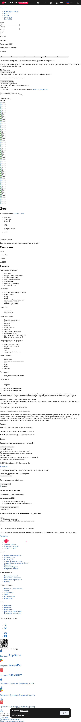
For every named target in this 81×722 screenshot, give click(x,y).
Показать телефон (7, 81)
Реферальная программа (13, 611)
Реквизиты (8, 609)
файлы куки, (24, 711)
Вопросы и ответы (11, 569)
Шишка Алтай (18, 214)
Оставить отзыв (6, 476)
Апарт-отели (8, 592)
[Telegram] (5, 623)
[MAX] (5, 628)
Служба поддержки (11, 546)
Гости (2, 31)
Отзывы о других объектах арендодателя (14, 474)
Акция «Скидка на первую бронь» (16, 563)
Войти (61, 2)
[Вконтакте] (5, 631)
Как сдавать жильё (11, 576)
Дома (6, 594)
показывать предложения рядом (14, 459)
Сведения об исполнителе (9, 507)
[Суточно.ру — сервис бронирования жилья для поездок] (9, 2)
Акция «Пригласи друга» (13, 561)
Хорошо (64, 713)
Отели (6, 591)
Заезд (2, 23)
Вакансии (7, 607)
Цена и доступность (7, 72)
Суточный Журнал (11, 567)
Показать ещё (5, 484)
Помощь (7, 581)
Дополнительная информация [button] (11, 388)
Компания (7, 605)
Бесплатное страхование (13, 580)
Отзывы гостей (9, 557)
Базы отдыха (8, 598)
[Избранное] (51, 2)
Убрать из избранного (40, 89)
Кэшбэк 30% (8, 559)
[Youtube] (5, 634)
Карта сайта (4, 717)
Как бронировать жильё (12, 555)
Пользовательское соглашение (11, 719)
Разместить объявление (12, 578)
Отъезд (2, 27)
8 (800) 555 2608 (10, 548)
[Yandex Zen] (5, 636)
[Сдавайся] (38, 2)
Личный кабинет (10, 544)
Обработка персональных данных (12, 721)
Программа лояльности (12, 613)
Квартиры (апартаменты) (13, 589)
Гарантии (7, 565)
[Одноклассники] (5, 625)
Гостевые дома (9, 596)
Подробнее (4, 536)
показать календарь (7, 447)
